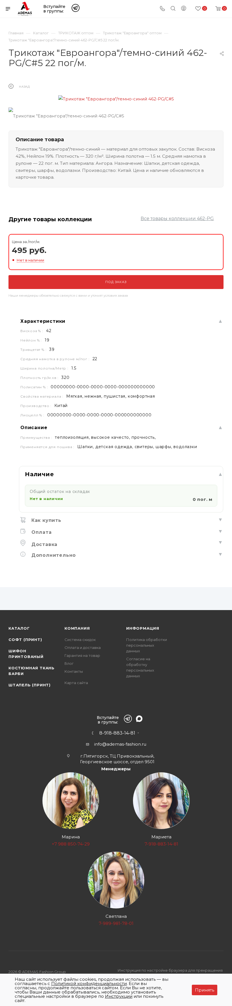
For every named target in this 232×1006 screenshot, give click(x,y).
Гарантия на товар (82, 655)
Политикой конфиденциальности (89, 983)
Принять (204, 990)
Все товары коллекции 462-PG (177, 218)
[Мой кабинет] (183, 9)
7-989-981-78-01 (116, 923)
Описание (33, 427)
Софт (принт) (25, 639)
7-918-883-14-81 (161, 844)
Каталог (19, 628)
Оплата (41, 532)
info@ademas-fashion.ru (120, 744)
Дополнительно (53, 555)
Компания (77, 628)
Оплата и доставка (83, 647)
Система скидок (80, 639)
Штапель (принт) (29, 685)
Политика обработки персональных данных (146, 645)
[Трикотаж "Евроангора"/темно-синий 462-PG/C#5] (116, 98)
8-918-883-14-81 (117, 733)
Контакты (74, 671)
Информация (142, 628)
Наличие (39, 474)
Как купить (45, 520)
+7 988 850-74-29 (71, 844)
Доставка (43, 544)
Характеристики (42, 321)
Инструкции (118, 996)
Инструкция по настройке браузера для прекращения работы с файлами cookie (170, 973)
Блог (69, 663)
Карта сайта (76, 682)
